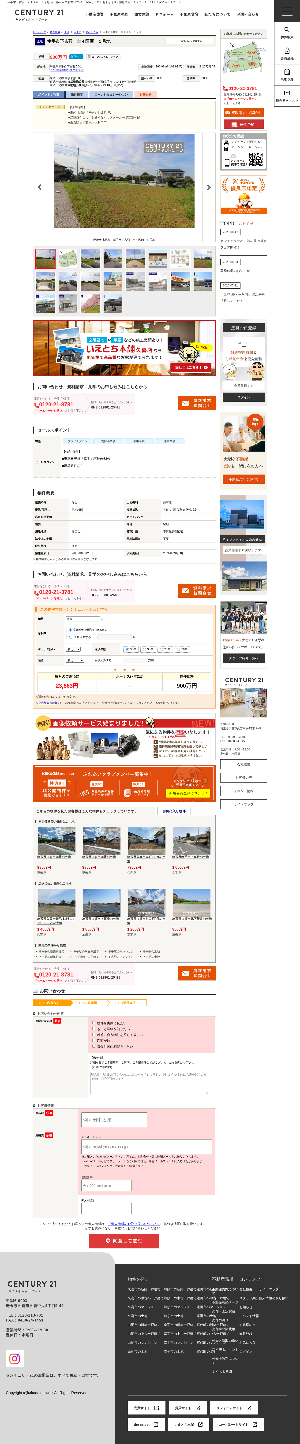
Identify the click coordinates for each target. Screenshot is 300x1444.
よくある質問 (222, 1371)
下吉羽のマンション (121, 956)
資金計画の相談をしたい (114, 1046)
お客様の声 (244, 778)
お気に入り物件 (174, 811)
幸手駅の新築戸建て (51, 951)
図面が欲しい (106, 1041)
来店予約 (287, 79)
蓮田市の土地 (206, 1316)
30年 (150, 649)
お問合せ (145, 94)
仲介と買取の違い (225, 1341)
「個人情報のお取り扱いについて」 (134, 1224)
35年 (133, 649)
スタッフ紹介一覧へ (244, 658)
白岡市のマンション (142, 1342)
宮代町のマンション (211, 1342)
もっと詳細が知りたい (113, 1029)
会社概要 (243, 764)
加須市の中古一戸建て (180, 1298)
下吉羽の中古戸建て (86, 956)
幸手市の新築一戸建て (180, 1325)
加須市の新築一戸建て (180, 1289)
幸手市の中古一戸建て (180, 1334)
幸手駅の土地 (151, 951)
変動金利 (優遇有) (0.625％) (90, 629)
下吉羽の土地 (151, 956)
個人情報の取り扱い (274, 1298)
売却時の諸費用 (223, 1329)
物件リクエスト (287, 100)
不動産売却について (244, 479)
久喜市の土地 (137, 1316)
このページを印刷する (246, 141)
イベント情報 (244, 791)
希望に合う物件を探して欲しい (119, 1035)
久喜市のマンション (142, 1307)
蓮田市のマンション (211, 1307)
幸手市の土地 (174, 1351)
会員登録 (287, 58)
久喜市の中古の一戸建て (146, 1298)
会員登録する (244, 386)
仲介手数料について (225, 1361)
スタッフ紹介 (249, 1298)
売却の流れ (220, 1320)
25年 (167, 649)
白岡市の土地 (137, 1351)
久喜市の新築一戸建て (144, 1289)
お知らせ (245, 1307)
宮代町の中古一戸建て (213, 1334)
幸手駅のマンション (121, 951)
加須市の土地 (174, 1316)
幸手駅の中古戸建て (86, 951)
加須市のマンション (178, 1307)
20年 (184, 649)
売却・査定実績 (223, 1311)
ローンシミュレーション (111, 94)
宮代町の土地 (206, 1351)
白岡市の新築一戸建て (144, 1325)
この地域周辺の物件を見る (67, 70)
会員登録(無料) (47, 703)
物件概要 (77, 94)
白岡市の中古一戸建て (144, 1334)
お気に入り (247, 1342)
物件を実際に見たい (111, 1023)
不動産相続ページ (225, 1302)
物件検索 (287, 37)
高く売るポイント (225, 1349)
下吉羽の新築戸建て (51, 956)
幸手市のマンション (178, 1342)
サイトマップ (244, 804)
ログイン (243, 397)
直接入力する (83, 637)
